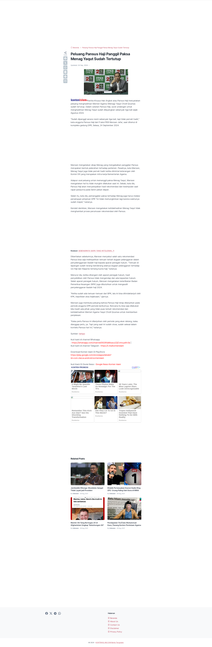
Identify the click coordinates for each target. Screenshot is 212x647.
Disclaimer (114, 628)
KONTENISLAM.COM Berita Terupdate (110, 642)
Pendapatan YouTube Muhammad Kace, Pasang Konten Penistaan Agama (124, 524)
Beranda (113, 618)
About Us (114, 621)
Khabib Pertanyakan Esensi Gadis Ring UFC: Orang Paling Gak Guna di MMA (123, 489)
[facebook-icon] (46, 613)
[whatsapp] (65, 67)
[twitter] (65, 63)
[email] (65, 81)
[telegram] (65, 72)
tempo (82, 334)
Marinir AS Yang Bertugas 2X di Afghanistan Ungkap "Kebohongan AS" (87, 524)
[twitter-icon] (51, 613)
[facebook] (65, 58)
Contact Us (115, 625)
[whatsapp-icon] (59, 613)
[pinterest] (65, 77)
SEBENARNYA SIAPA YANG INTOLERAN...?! (96, 251)
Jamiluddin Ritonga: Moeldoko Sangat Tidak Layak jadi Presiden (87, 489)
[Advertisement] (106, 26)
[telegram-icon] (55, 613)
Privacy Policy (116, 632)
